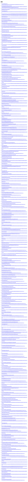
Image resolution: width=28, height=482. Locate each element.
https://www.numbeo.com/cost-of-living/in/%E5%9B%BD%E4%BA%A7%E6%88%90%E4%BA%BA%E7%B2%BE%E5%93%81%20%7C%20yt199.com (14, 236)
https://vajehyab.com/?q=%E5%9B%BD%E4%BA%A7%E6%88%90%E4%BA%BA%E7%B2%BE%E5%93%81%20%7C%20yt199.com (14, 168)
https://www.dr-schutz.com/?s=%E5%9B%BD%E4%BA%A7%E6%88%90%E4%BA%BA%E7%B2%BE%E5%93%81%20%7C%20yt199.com (14, 351)
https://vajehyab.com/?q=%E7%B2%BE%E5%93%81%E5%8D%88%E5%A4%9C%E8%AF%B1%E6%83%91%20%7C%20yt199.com (14, 11)
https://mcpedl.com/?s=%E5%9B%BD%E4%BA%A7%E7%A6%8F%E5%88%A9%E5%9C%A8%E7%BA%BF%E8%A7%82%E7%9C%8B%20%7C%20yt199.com (14, 146)
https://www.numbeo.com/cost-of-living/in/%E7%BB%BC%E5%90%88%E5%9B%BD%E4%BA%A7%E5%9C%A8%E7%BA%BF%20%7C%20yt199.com (14, 197)
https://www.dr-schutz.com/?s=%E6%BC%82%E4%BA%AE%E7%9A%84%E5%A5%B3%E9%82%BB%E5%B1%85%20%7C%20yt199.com (14, 32)
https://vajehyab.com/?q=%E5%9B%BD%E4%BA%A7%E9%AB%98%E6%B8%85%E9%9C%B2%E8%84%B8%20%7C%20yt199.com (14, 49)
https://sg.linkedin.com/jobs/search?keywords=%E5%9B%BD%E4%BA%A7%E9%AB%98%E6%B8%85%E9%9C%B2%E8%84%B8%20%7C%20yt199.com (14, 307)
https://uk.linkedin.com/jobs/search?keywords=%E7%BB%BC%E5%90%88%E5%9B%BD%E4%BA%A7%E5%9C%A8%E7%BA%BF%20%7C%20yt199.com (14, 106)
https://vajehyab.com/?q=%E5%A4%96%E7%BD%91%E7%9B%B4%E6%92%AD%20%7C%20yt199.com (14, 253)
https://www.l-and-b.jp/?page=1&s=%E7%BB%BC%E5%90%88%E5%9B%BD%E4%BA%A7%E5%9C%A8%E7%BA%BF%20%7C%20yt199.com (14, 132)
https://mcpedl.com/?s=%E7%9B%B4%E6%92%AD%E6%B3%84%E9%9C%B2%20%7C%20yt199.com (14, 369)
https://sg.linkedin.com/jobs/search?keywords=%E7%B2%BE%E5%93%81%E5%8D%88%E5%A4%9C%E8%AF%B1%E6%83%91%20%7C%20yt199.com (14, 363)
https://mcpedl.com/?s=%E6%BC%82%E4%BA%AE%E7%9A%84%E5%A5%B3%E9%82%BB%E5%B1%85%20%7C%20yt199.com (14, 88)
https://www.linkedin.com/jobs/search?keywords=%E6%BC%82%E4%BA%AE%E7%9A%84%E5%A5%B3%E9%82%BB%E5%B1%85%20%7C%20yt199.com (14, 81)
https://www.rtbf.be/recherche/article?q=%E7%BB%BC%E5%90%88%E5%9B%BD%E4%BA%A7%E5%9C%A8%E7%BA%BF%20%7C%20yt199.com (14, 226)
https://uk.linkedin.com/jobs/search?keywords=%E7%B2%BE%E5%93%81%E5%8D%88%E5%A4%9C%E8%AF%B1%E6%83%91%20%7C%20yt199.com (14, 407)
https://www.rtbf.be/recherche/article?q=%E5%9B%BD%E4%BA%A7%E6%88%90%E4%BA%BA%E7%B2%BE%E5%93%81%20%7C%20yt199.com (14, 174)
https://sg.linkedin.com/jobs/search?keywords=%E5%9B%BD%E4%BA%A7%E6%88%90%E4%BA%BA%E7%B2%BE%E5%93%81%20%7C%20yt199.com (14, 460)
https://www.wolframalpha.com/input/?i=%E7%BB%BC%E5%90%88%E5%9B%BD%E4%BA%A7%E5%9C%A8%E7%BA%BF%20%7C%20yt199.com (14, 348)
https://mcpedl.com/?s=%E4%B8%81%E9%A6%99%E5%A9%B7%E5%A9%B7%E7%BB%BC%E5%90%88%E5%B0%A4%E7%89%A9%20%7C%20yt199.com (14, 171)
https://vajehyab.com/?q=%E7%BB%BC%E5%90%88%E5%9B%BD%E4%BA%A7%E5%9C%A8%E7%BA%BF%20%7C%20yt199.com (14, 325)
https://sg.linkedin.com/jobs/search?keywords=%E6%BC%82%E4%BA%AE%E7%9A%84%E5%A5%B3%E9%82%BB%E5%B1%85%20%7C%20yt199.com (14, 313)
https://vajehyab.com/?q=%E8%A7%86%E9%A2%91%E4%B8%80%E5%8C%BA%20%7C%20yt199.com (14, 25)
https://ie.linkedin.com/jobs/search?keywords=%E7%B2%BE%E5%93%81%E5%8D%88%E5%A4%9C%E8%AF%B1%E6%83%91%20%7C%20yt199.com (14, 402)
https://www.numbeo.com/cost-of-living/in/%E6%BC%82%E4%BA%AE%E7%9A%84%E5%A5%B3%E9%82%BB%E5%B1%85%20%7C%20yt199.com (14, 395)
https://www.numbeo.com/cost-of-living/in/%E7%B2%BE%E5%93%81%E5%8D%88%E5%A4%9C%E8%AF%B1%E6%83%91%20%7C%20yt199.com (14, 223)
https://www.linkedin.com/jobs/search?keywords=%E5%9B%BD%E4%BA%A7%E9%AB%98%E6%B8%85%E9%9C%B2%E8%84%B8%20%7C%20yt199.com (14, 111)
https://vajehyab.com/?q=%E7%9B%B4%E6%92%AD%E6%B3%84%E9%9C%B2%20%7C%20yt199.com (14, 211)
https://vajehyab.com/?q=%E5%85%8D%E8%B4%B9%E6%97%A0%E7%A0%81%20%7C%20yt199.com (14, 53)
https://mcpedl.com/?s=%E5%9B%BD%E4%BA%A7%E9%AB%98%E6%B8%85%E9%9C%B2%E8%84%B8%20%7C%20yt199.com (14, 424)
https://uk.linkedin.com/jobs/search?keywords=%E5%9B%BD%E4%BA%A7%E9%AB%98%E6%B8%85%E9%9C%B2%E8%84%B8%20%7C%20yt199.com (14, 116)
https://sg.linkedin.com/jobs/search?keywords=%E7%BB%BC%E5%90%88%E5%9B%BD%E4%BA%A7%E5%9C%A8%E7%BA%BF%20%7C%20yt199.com (14, 265)
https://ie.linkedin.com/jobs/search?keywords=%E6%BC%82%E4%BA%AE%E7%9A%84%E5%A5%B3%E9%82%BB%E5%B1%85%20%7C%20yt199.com (14, 390)
